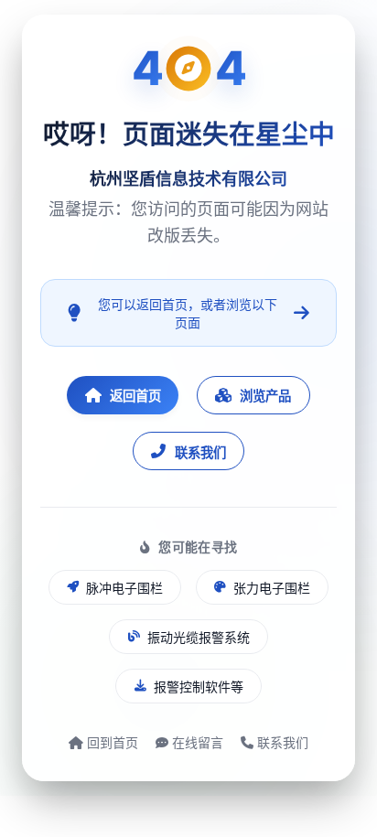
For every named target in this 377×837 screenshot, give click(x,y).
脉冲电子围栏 (124, 588)
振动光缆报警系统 (198, 637)
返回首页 (135, 395)
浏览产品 (265, 395)
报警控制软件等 (198, 686)
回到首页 (110, 742)
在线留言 (195, 742)
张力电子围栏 (271, 588)
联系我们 (200, 452)
